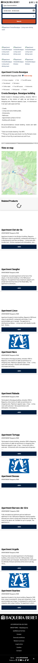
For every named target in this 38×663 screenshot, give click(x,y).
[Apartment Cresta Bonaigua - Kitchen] (19, 64)
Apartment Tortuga (10, 434)
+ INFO (19, 247)
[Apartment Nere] (19, 342)
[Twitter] (28, 660)
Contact (19, 634)
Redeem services (19, 641)
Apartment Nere (9, 351)
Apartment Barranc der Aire (14, 507)
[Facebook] (16, 660)
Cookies (19, 647)
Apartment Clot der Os (11, 229)
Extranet (19, 650)
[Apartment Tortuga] (19, 424)
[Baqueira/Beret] (10, 2)
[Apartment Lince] (19, 300)
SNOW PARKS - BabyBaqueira (19, 627)
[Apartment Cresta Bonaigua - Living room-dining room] (19, 36)
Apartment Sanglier (10, 269)
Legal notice (19, 644)
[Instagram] (18, 660)
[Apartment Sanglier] (19, 259)
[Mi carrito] (34, 2)
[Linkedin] (23, 660)
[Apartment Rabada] (19, 383)
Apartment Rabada (10, 393)
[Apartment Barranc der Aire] (19, 497)
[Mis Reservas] (30, 2)
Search (19, 21)
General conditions (19, 637)
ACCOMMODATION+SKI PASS (19, 624)
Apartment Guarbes (10, 590)
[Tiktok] (26, 660)
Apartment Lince (9, 310)
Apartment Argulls (10, 549)
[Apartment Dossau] (19, 466)
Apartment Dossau (10, 476)
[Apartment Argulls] (19, 539)
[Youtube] (21, 660)
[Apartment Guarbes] (19, 580)
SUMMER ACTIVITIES (19, 631)
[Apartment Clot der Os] (19, 219)
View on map (28, 75)
